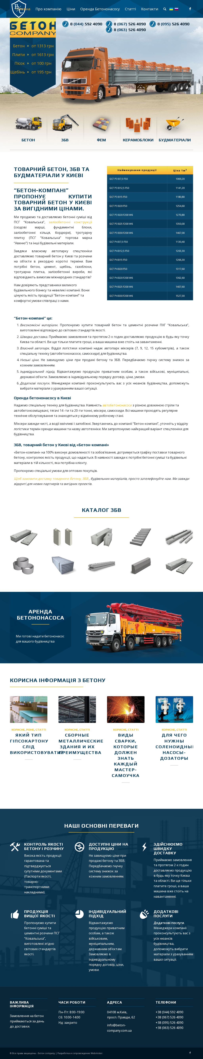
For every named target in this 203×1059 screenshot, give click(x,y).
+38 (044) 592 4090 (169, 1012)
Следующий (184, 72)
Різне (30, 729)
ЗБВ (85, 478)
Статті (40, 729)
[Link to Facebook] (190, 9)
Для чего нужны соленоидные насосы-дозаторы (175, 746)
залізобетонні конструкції (70, 222)
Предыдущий (65, 72)
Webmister (96, 1053)
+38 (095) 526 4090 (169, 1022)
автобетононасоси (117, 405)
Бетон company (46, 1053)
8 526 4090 (130, 24)
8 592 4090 (86, 24)
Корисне (18, 729)
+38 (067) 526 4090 (169, 1017)
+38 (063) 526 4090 (169, 1028)
